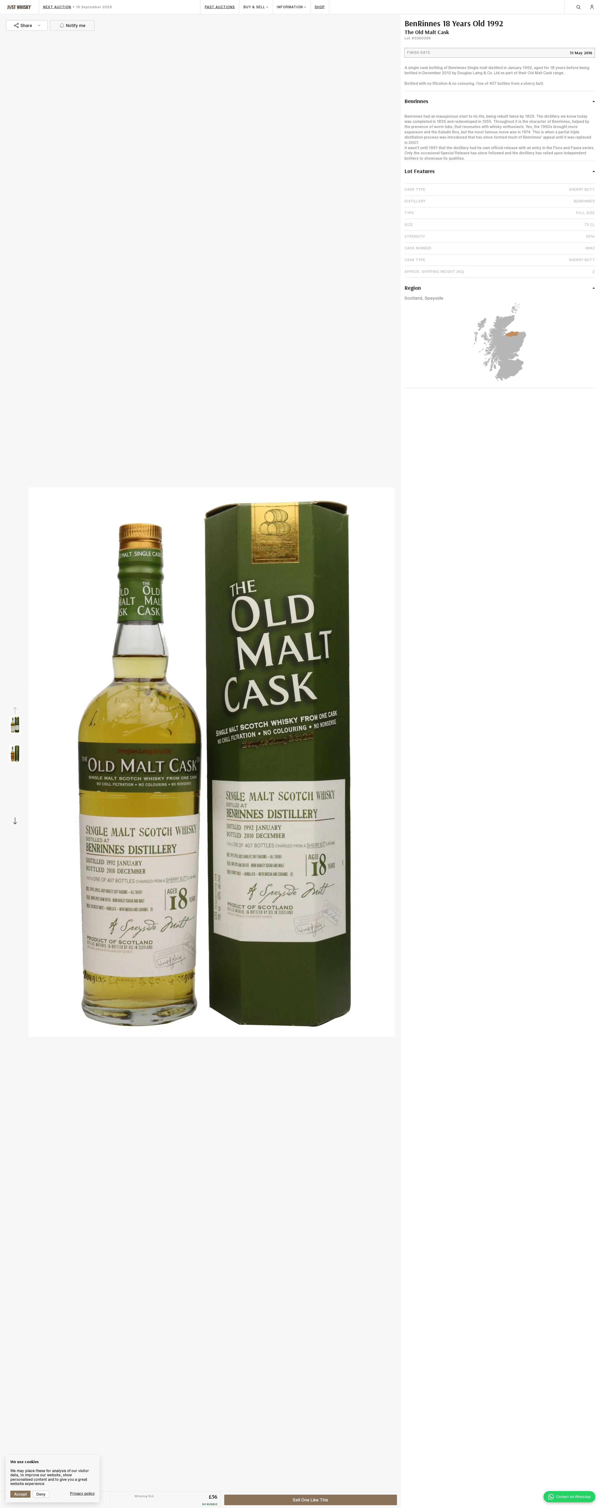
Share (26, 25)
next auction (57, 7)
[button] (500, 103)
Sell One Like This (310, 1500)
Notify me (75, 25)
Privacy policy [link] (82, 1493)
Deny (41, 1494)
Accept (20, 1494)
